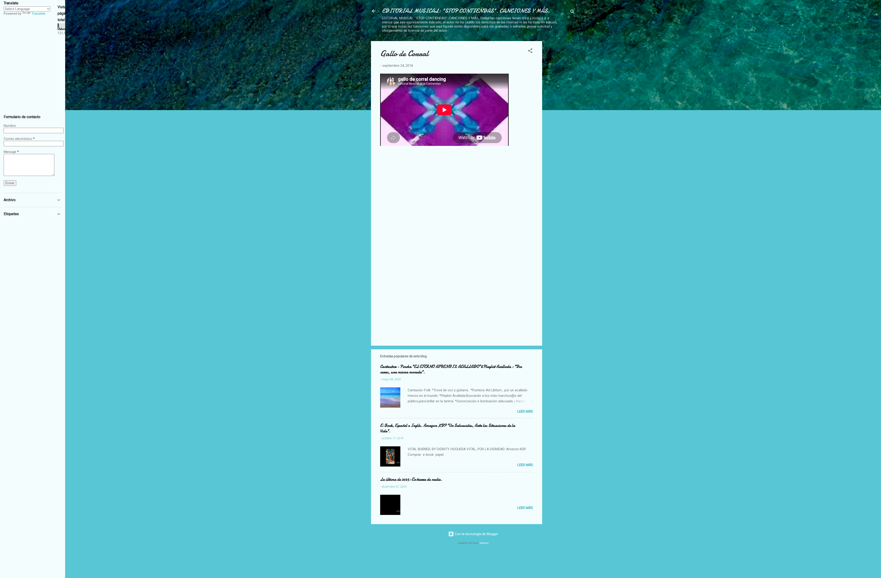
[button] (530, 51)
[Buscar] (572, 12)
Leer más (525, 411)
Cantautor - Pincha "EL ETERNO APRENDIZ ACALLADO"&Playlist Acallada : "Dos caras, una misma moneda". (451, 369)
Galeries (484, 543)
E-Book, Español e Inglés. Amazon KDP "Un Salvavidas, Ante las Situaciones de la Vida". (447, 428)
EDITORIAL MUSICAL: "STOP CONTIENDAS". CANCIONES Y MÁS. (466, 11)
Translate (38, 13)
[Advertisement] (580, 69)
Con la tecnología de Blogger (476, 534)
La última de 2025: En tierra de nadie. (411, 479)
